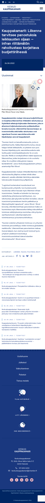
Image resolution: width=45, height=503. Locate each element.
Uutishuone (15, 18)
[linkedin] (23, 256)
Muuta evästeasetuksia (27, 493)
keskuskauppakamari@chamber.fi (24, 471)
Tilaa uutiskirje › (22, 399)
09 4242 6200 (24, 468)
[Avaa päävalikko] (41, 7)
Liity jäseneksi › (22, 415)
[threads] (31, 256)
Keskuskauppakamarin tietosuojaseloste (29, 491)
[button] (40, 2)
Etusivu (5, 18)
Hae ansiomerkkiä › (22, 431)
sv (14, 2)
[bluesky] (27, 256)
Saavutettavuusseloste (9, 491)
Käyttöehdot (15, 493)
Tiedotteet (26, 18)
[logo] (11, 8)
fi (5, 2)
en (9, 2)
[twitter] (20, 256)
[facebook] (16, 256)
